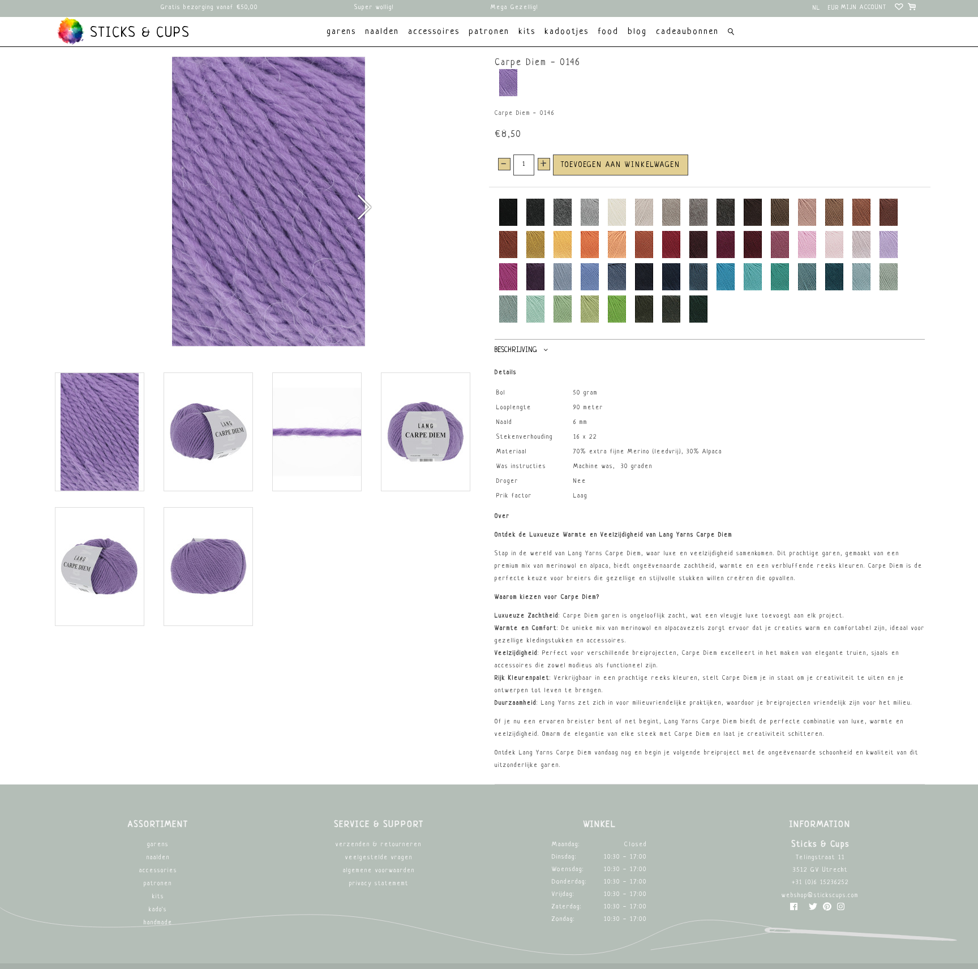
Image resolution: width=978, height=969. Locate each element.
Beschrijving (516, 350)
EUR (833, 8)
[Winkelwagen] (912, 8)
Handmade (158, 923)
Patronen (158, 884)
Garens (158, 845)
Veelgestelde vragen (379, 858)
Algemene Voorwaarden (379, 871)
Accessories (158, 871)
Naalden (158, 858)
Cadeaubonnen (687, 32)
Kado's (158, 910)
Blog (637, 32)
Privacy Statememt (379, 884)
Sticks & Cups (137, 33)
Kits (158, 897)
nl (817, 8)
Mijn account (864, 8)
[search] (731, 33)
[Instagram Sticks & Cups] (840, 909)
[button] (363, 207)
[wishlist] (899, 8)
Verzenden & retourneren (379, 845)
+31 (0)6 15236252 (820, 883)
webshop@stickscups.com (820, 896)
